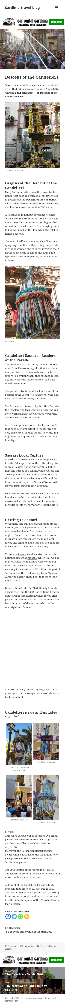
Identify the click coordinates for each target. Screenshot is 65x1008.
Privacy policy (11, 1000)
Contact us (50, 998)
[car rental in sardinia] (32, 21)
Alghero (32, 557)
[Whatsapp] (20, 916)
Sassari (22, 554)
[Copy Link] (26, 916)
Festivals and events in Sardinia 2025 (30, 931)
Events (43, 946)
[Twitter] (14, 916)
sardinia (31, 946)
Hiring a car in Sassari (30, 565)
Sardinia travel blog (22, 7)
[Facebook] (8, 916)
